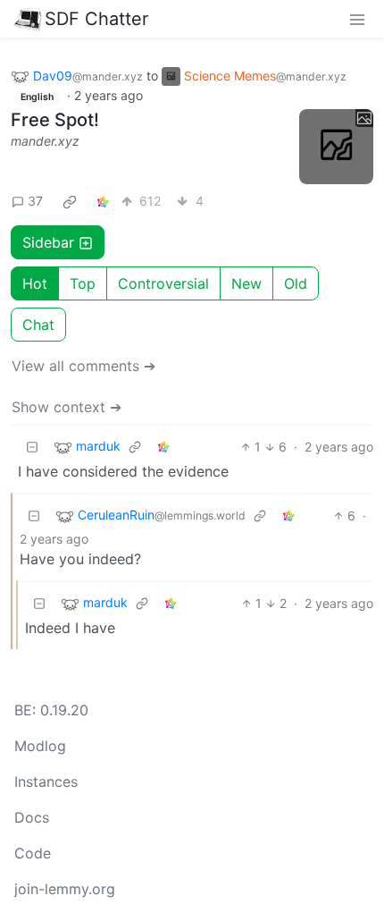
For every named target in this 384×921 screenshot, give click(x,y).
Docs (31, 817)
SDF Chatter (96, 19)
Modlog (40, 746)
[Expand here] (336, 146)
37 (35, 200)
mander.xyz (45, 140)
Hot (34, 283)
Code (32, 853)
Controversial (163, 283)
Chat (38, 325)
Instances (46, 781)
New (246, 283)
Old (295, 283)
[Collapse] (32, 446)
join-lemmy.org (64, 889)
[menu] (357, 18)
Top (83, 283)
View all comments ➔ (83, 366)
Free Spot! (55, 120)
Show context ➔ (66, 407)
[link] (69, 201)
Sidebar (48, 242)
